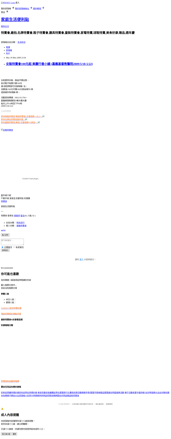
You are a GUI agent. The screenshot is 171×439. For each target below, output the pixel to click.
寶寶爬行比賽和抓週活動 (71, 393)
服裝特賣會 (22, 226)
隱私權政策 (100, 404)
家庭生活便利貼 (15, 19)
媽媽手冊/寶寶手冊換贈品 (93, 393)
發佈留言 (5, 250)
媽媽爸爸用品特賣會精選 (46, 396)
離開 (14, 434)
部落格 (9, 50)
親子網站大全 (13, 396)
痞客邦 (17, 216)
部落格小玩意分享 (27, 396)
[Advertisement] (30, 72)
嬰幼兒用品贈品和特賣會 (68, 396)
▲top (3, 230)
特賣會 (4, 201)
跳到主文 (5, 26)
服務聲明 (109, 404)
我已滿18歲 (6, 434)
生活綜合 (22, 42)
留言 (23, 216)
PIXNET (67, 404)
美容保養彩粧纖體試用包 (49, 393)
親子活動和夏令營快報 (135, 393)
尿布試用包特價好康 (28, 393)
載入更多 (5, 235)
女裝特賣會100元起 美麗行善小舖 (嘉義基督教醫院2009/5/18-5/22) (49, 64)
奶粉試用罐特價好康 (10, 393)
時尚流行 (21, 223)
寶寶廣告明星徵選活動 (114, 393)
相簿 (8, 47)
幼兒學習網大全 (152, 393)
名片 (8, 53)
